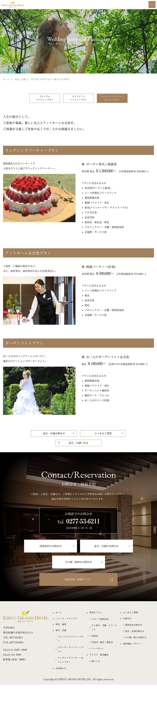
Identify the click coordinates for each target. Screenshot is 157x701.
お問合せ (127, 618)
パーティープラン (44, 98)
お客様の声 (61, 668)
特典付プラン (95, 612)
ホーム (6, 79)
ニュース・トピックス (66, 618)
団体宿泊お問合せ (133, 625)
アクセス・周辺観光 (99, 655)
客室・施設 (61, 624)
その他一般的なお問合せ (78, 562)
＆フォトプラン (112, 98)
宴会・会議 (20, 79)
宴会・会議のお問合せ (106, 546)
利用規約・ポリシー (132, 644)
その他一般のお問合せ (135, 637)
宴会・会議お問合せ (54, 433)
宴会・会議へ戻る (78, 443)
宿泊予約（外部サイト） (78, 579)
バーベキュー (97, 648)
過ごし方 (95, 661)
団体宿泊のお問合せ (51, 546)
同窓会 (94, 636)
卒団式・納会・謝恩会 (102, 642)
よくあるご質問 (103, 433)
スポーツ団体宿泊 (100, 619)
